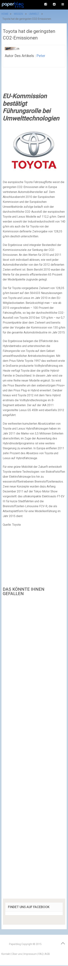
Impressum (30, 953)
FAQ (40, 953)
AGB (47, 953)
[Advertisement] (34, 748)
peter (40, 56)
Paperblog (15, 944)
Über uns (17, 953)
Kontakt (5, 953)
